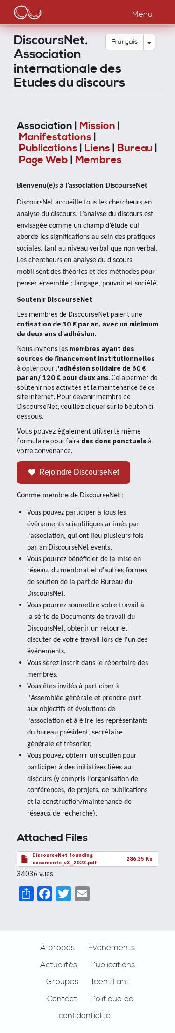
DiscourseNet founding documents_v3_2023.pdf (64, 858)
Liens (97, 148)
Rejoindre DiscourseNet (79, 472)
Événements (111, 948)
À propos (57, 948)
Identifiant (110, 982)
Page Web (43, 160)
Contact (62, 999)
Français (125, 42)
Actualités (58, 965)
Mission (97, 126)
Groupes (62, 982)
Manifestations (55, 137)
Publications (48, 148)
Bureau (135, 148)
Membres (98, 160)
